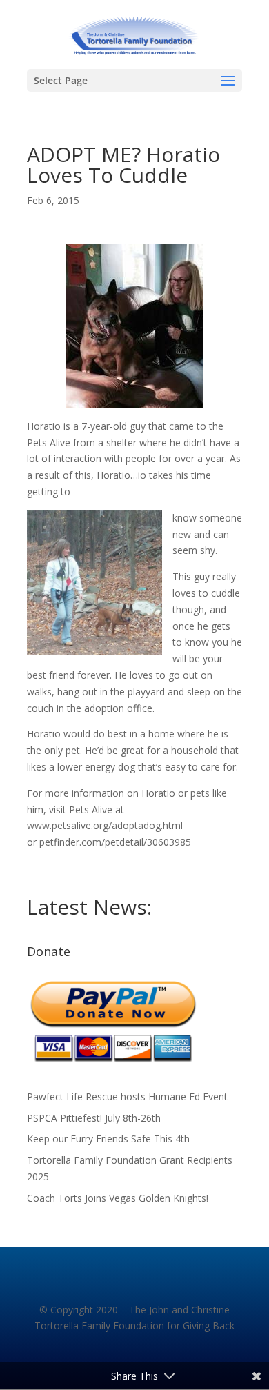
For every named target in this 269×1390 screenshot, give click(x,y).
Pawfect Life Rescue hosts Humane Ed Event (127, 1096)
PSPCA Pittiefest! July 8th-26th (94, 1117)
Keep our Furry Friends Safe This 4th (108, 1138)
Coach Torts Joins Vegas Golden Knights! (117, 1197)
